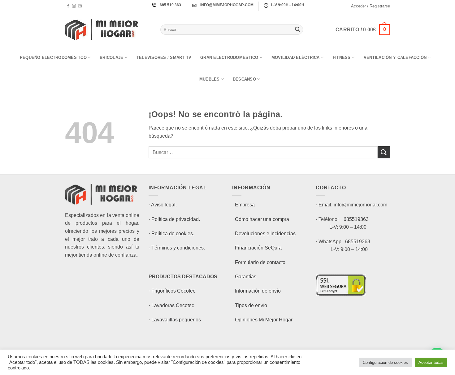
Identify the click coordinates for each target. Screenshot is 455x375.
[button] (370, 6)
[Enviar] (297, 29)
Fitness (342, 57)
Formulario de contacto (260, 262)
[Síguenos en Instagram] (74, 6)
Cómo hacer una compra (262, 219)
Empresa (245, 204)
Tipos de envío (251, 305)
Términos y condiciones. (178, 247)
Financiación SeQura (258, 247)
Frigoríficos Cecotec (173, 290)
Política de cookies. (172, 233)
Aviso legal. (164, 204)
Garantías (245, 276)
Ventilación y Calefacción (395, 57)
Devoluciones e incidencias (265, 233)
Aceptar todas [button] (431, 362)
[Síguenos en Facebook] (68, 6)
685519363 (356, 219)
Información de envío (258, 290)
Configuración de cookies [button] (385, 362)
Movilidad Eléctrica (295, 57)
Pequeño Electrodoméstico (53, 57)
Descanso (244, 79)
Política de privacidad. (175, 219)
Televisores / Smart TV (164, 57)
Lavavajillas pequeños (176, 319)
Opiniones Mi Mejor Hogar (263, 319)
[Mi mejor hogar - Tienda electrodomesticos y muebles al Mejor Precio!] (108, 29)
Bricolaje (111, 57)
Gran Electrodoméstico (229, 57)
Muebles (209, 79)
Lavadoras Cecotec (172, 305)
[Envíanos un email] (80, 6)
